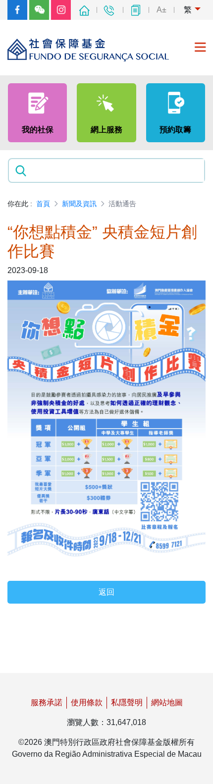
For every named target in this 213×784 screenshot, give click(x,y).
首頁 (43, 204)
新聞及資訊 (79, 204)
